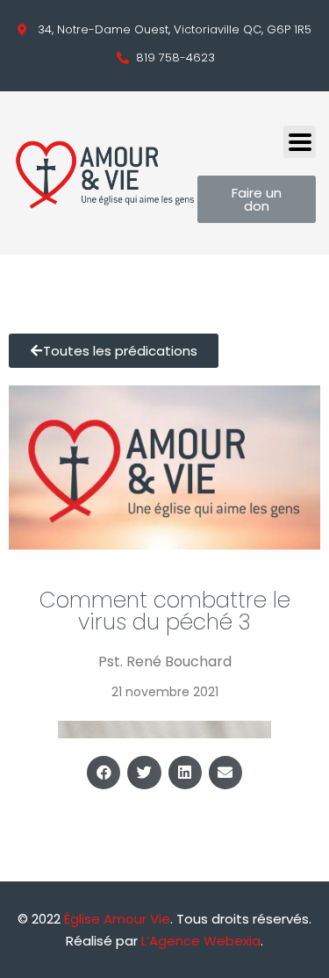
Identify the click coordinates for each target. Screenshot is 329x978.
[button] (103, 772)
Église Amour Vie (117, 919)
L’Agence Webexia (201, 940)
